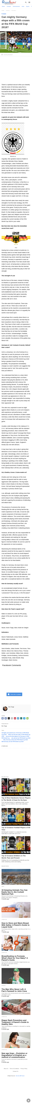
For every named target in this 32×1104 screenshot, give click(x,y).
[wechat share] (27, 718)
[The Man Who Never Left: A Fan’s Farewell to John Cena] (16, 976)
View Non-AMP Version (20, 1075)
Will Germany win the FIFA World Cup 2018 (12, 741)
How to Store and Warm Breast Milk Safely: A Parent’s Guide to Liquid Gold (16, 925)
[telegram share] (24, 718)
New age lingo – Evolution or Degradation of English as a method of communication (14, 1055)
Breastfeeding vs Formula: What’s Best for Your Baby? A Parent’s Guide (15, 958)
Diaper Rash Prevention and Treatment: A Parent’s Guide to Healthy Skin (15, 1022)
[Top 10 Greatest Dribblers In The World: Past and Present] (16, 845)
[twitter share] (9, 718)
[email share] (12, 718)
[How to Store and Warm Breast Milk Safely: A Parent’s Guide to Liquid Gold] (16, 910)
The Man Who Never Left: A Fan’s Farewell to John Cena (14, 990)
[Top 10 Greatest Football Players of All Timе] (16, 817)
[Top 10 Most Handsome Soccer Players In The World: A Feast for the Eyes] (16, 787)
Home (3, 6)
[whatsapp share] (21, 718)
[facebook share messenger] (6, 718)
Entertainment (16, 6)
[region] (16, 70)
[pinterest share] (15, 718)
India (23, 6)
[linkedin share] (18, 718)
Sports (27, 6)
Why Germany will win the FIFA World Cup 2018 (15, 739)
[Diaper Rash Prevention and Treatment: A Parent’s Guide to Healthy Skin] (16, 1007)
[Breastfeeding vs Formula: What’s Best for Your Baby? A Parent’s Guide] (16, 943)
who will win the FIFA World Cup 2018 (20, 738)
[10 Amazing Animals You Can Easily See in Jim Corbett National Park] (16, 877)
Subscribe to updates (15, 694)
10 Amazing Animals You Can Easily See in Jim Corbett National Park (14, 892)
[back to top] (28, 1100)
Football (13, 10)
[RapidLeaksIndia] (9, 2)
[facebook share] (3, 718)
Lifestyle (9, 6)
